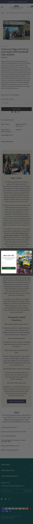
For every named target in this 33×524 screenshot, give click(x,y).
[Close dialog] (31, 252)
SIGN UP (9, 268)
